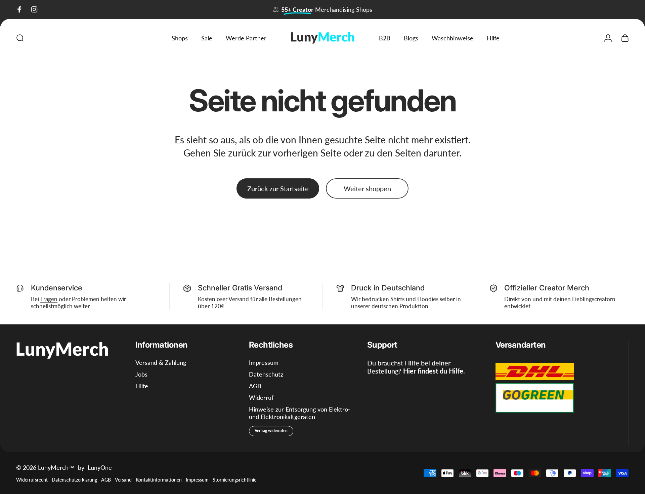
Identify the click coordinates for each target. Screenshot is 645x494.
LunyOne (100, 467)
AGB (255, 386)
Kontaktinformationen (159, 480)
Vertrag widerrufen (271, 430)
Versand (123, 480)
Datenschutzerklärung (74, 480)
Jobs (141, 374)
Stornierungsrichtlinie (234, 480)
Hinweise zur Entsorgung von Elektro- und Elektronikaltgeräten (299, 413)
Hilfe (141, 386)
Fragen (48, 299)
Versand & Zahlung (160, 362)
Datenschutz (266, 374)
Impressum (263, 362)
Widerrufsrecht (32, 480)
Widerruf (261, 397)
